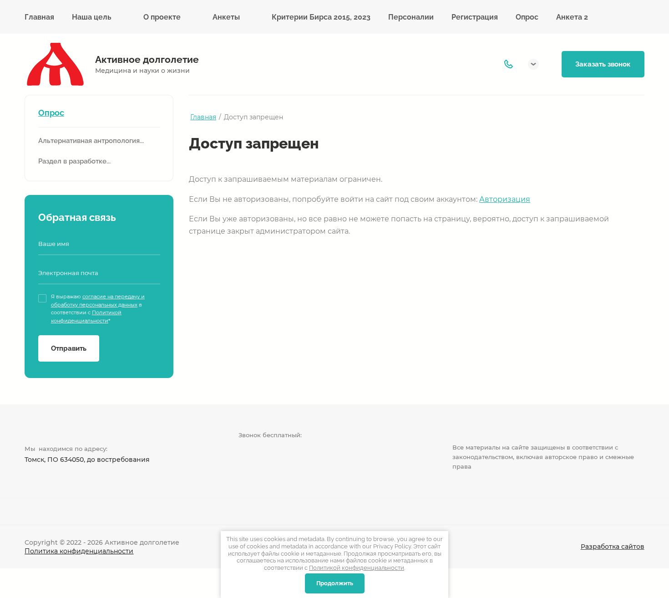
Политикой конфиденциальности (356, 567)
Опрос (51, 113)
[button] (533, 64)
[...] (633, 17)
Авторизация (504, 199)
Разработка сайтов (612, 546)
